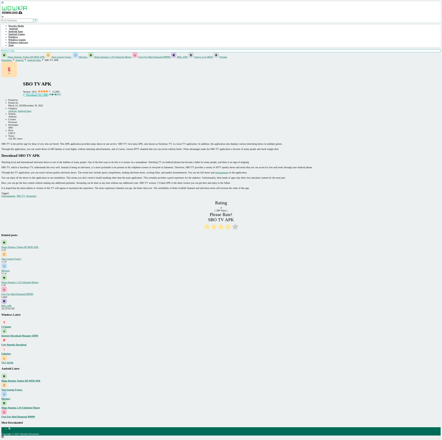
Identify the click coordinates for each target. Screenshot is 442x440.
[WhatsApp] (57, 95)
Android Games (16, 34)
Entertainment (8, 196)
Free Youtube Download (13, 344)
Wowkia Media (16, 26)
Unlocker (6, 353)
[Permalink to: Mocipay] (4, 268)
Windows (13, 37)
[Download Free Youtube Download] (4, 342)
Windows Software (18, 42)
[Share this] (50, 95)
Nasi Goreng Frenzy (62, 57)
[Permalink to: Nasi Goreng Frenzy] (4, 256)
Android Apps (15, 31)
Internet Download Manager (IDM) (19, 335)
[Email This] (60, 95)
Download (37, 95)
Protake (223, 57)
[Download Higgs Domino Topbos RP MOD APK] (4, 378)
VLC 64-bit (7, 362)
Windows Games (17, 40)
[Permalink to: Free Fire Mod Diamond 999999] (4, 291)
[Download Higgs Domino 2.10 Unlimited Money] (4, 405)
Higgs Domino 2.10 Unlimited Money (113, 57)
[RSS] (9, 429)
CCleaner (6, 327)
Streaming (31, 196)
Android (12, 111)
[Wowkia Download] (14, 14)
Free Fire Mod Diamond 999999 (154, 57)
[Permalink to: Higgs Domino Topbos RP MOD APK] (4, 244)
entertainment (221, 172)
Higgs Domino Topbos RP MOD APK (26, 57)
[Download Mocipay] (4, 396)
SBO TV (21, 196)
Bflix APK (182, 57)
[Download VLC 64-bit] (4, 360)
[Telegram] (55, 95)
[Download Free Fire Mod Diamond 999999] (4, 414)
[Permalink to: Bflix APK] (4, 303)
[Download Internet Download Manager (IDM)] (4, 333)
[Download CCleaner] (4, 324)
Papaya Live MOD (203, 57)
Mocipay (83, 57)
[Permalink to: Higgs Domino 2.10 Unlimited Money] (4, 279)
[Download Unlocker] (4, 351)
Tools (11, 45)
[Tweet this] (52, 95)
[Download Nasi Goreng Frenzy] (4, 387)
